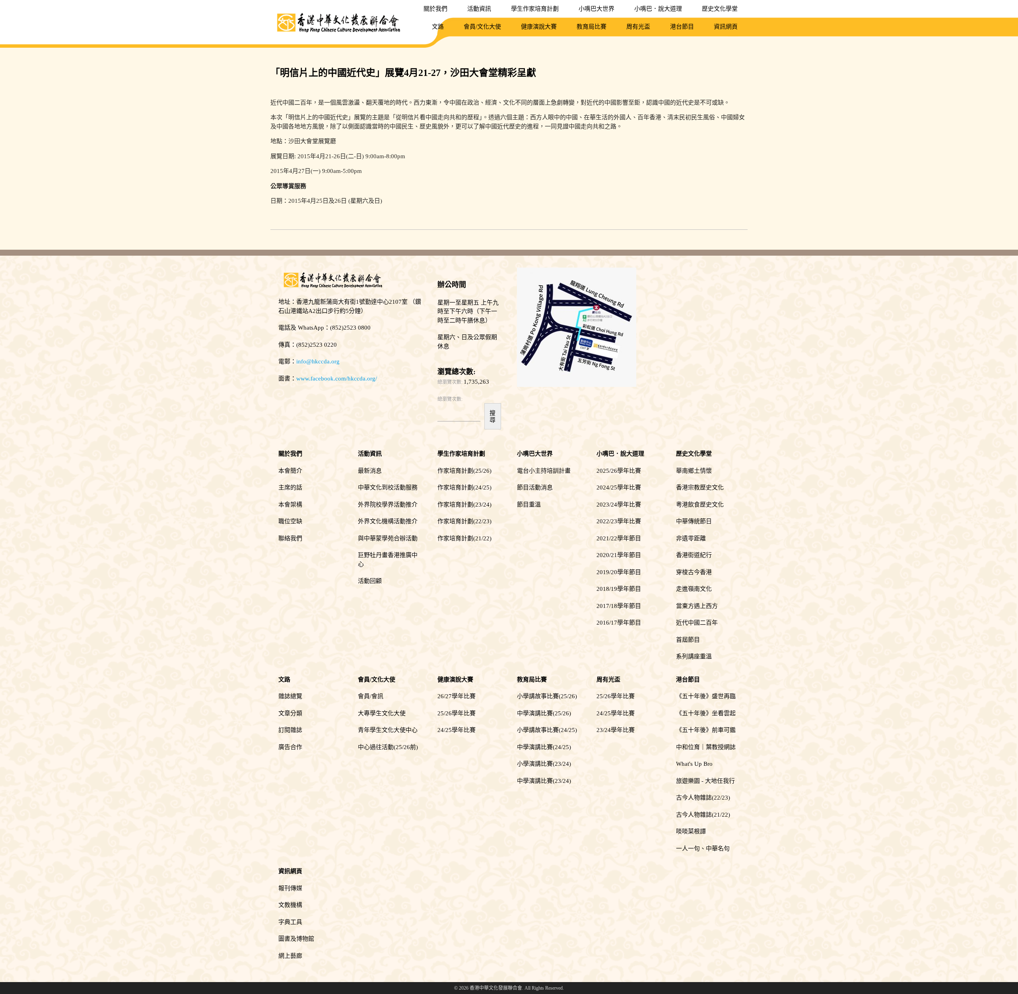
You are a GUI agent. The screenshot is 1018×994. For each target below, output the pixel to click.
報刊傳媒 (290, 888)
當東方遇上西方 (697, 606)
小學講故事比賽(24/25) (547, 730)
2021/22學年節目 (618, 538)
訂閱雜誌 (290, 730)
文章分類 (290, 713)
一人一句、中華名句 (703, 848)
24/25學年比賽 (456, 730)
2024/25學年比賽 (618, 487)
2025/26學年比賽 (618, 471)
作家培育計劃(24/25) (464, 487)
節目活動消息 (535, 487)
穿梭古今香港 (694, 572)
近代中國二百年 (697, 622)
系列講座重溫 (694, 656)
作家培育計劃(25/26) (464, 471)
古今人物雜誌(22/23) (703, 797)
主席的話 (290, 487)
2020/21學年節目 (618, 555)
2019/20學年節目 (618, 572)
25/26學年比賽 (456, 713)
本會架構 (290, 504)
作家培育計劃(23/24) (464, 504)
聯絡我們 (290, 538)
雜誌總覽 (290, 696)
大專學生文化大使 (382, 713)
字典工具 (290, 922)
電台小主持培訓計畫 (544, 471)
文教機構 (290, 905)
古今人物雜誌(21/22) (703, 815)
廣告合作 (290, 747)
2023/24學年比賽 (618, 504)
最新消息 (370, 471)
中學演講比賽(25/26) (544, 713)
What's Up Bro (694, 764)
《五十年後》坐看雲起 (706, 713)
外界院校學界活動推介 (388, 504)
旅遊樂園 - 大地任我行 (705, 781)
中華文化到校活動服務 (388, 487)
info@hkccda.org (318, 361)
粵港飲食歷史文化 (700, 504)
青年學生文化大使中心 (388, 730)
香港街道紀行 (694, 555)
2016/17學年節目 (618, 622)
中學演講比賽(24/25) (544, 747)
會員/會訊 (370, 696)
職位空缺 (290, 521)
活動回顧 (370, 581)
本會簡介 (290, 471)
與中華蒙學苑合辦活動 (388, 538)
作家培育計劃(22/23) (464, 521)
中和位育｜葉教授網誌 (706, 747)
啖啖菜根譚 (691, 831)
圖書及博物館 (296, 939)
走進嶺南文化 (694, 589)
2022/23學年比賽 (618, 521)
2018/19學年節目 (618, 589)
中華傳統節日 (694, 521)
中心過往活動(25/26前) (388, 747)
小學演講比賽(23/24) (544, 764)
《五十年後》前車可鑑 (706, 730)
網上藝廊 (290, 956)
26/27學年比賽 (456, 696)
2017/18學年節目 (618, 606)
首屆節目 (688, 640)
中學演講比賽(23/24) (544, 781)
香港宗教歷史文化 (700, 487)
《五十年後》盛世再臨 (706, 696)
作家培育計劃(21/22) (464, 538)
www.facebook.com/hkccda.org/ (336, 378)
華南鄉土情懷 (694, 471)
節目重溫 (529, 504)
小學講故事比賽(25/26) (547, 696)
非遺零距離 (691, 538)
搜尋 (492, 416)
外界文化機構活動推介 (388, 521)
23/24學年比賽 (615, 730)
